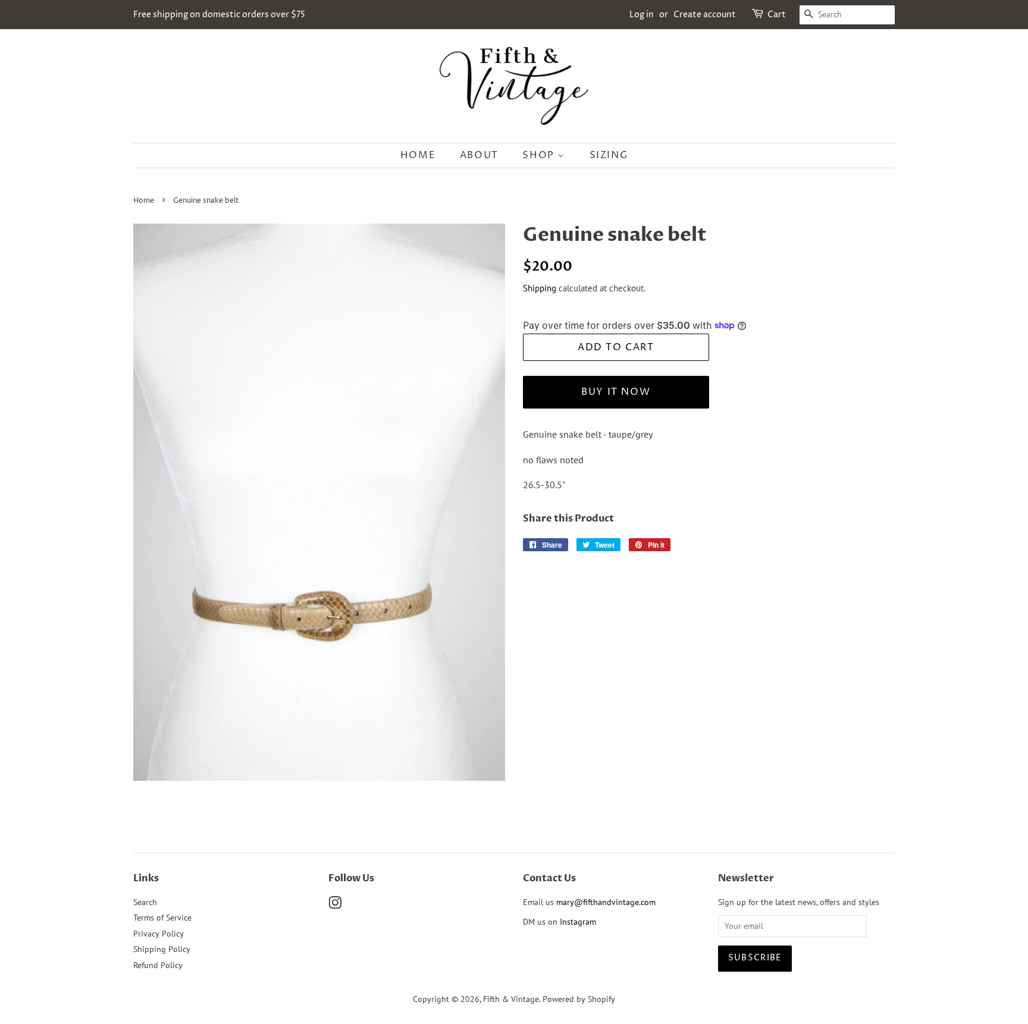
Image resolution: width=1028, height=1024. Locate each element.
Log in (641, 14)
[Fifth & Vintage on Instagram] (334, 905)
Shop (539, 155)
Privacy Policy (158, 933)
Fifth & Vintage (511, 999)
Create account (704, 14)
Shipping (539, 288)
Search (145, 902)
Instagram (578, 921)
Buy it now (615, 391)
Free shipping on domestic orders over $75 (219, 14)
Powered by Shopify (579, 999)
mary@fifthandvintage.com (606, 902)
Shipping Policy (161, 949)
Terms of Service (162, 917)
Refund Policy (158, 965)
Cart (776, 14)
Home (417, 155)
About (479, 155)
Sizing (609, 155)
